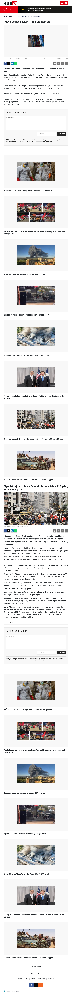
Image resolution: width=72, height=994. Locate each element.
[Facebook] (5, 63)
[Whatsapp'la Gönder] (15, 63)
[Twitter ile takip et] (36, 985)
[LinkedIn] (12, 63)
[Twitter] (8, 63)
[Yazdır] (54, 63)
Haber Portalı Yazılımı (13, 991)
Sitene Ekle (51, 979)
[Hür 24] (10, 3)
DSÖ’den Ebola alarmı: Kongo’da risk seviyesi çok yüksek (39, 9)
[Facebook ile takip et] (31, 985)
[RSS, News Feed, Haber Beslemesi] (40, 985)
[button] (58, 63)
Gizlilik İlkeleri (41, 979)
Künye (26, 979)
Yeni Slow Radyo (36, 967)
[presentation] (10, 9)
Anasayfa (9, 16)
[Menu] (62, 3)
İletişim (33, 979)
